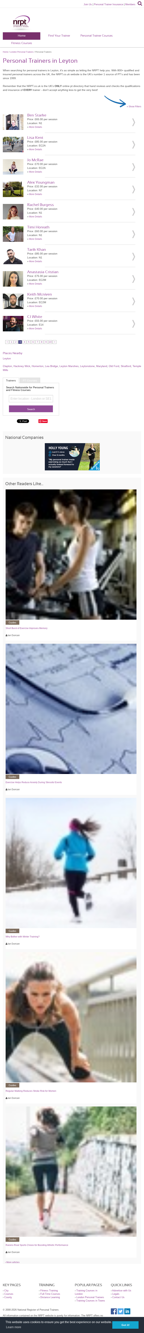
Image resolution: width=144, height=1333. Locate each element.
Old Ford (114, 366)
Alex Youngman (41, 182)
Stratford (126, 366)
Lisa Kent (35, 138)
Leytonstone (87, 366)
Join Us (88, 4)
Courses (8, 1294)
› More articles (12, 1262)
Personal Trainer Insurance (108, 4)
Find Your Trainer (59, 35)
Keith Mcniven (39, 294)
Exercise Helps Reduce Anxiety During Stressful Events (34, 782)
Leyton (7, 358)
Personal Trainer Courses (96, 35)
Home (22, 35)
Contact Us (118, 1297)
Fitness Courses (21, 43)
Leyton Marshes (69, 366)
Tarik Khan (36, 250)
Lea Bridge (51, 366)
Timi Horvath (38, 227)
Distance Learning (50, 1297)
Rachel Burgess (40, 205)
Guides (12, 622)
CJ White (34, 317)
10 (50, 342)
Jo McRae (35, 160)
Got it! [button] (126, 1324)
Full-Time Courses (50, 1294)
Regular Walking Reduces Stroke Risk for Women (31, 1091)
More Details (35, 127)
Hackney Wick (22, 366)
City (6, 1290)
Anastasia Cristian (42, 272)
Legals (115, 1294)
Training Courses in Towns (90, 1300)
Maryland (101, 366)
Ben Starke (36, 115)
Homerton (38, 366)
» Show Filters (134, 106)
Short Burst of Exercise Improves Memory (26, 628)
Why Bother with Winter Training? (23, 936)
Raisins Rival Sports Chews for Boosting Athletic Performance (37, 1245)
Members (130, 4)
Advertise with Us (121, 1290)
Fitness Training (49, 1290)
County (8, 1297)
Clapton (7, 366)
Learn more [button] (13, 1327)
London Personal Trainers (22, 52)
